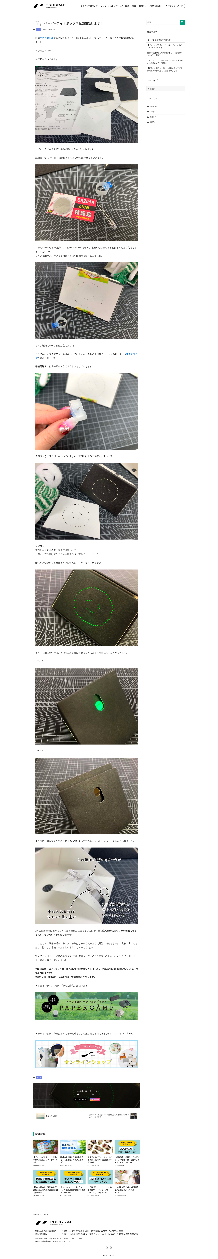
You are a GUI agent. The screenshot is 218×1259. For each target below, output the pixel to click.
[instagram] (110, 1247)
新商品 (152, 122)
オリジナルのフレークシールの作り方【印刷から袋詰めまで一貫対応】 (165, 61)
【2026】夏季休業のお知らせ (159, 40)
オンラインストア (175, 6)
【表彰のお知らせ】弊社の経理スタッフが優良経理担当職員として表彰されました (165, 69)
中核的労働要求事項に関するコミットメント (52, 1241)
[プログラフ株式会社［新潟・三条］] (49, 6)
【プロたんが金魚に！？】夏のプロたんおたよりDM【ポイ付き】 (165, 46)
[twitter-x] (107, 1247)
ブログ (38, 29)
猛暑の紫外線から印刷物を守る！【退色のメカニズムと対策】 (165, 54)
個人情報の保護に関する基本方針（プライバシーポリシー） (59, 1238)
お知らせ (153, 107)
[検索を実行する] (182, 22)
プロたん (153, 117)
